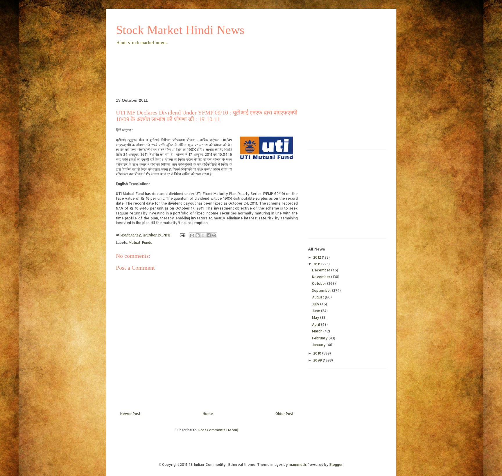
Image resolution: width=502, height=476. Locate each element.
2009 (318, 360)
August (318, 297)
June (316, 311)
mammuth (297, 464)
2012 (317, 257)
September (322, 290)
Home (208, 413)
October (319, 283)
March (317, 331)
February (320, 338)
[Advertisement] (221, 62)
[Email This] (192, 235)
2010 (317, 353)
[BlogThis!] (197, 235)
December (321, 270)
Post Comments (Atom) (218, 430)
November (321, 277)
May (316, 317)
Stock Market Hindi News (180, 30)
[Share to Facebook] (208, 235)
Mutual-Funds (140, 242)
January (319, 345)
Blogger (336, 464)
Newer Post (130, 413)
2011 (317, 264)
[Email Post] (182, 235)
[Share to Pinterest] (214, 235)
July (316, 304)
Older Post (284, 413)
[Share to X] (203, 235)
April (316, 324)
